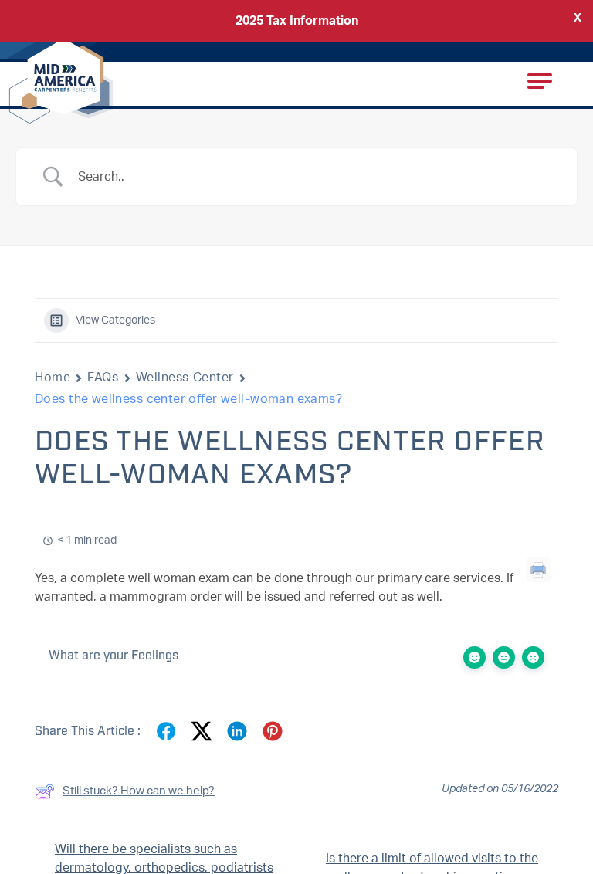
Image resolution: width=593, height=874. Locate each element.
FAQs (102, 377)
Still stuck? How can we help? (139, 791)
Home (52, 377)
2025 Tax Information (297, 21)
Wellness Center (185, 377)
